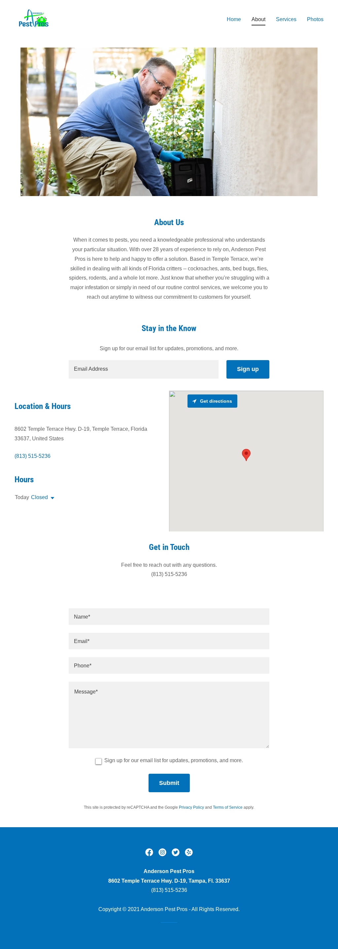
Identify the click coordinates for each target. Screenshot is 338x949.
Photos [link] (315, 19)
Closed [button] (39, 497)
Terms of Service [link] (228, 807)
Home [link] (234, 19)
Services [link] (286, 19)
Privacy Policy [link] (191, 807)
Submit (169, 783)
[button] (51, 498)
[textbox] (144, 369)
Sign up (248, 369)
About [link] (258, 19)
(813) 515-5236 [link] (33, 456)
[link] (34, 18)
